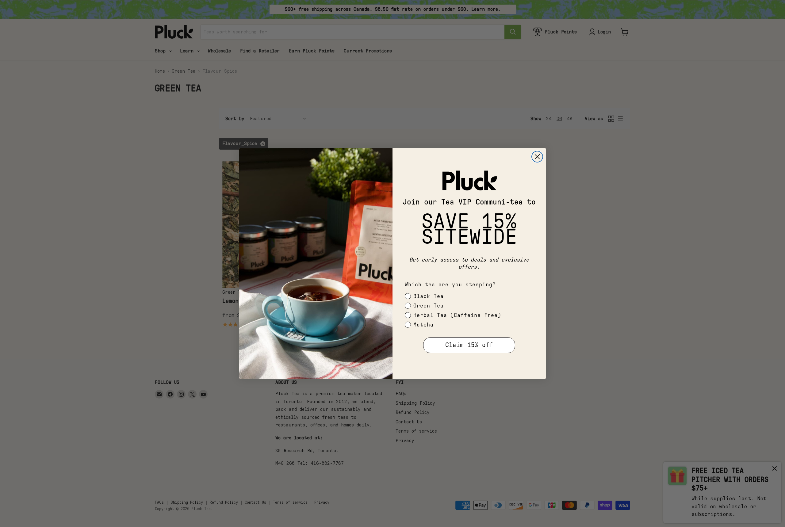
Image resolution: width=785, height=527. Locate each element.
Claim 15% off (469, 345)
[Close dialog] (537, 156)
